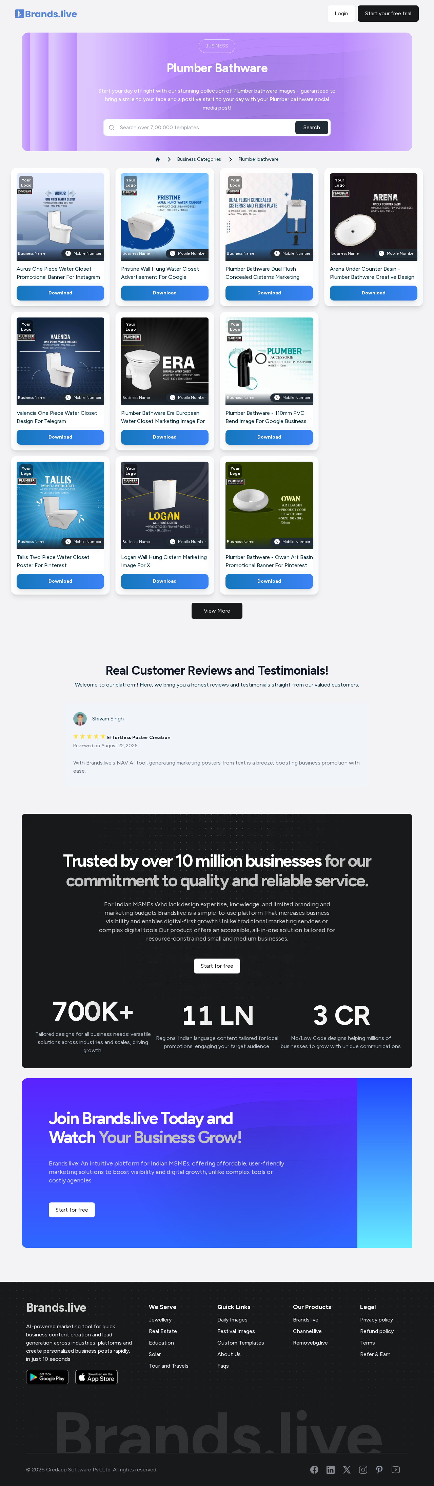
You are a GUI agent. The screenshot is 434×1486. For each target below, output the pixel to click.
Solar (155, 1354)
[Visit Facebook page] (318, 1470)
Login (341, 13)
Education (161, 1342)
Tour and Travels (169, 1366)
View (71, 227)
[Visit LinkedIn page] (335, 1470)
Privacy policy (376, 1319)
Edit (45, 227)
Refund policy (377, 1331)
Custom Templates (240, 1342)
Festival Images (236, 1331)
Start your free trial (388, 13)
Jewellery (160, 1319)
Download (60, 293)
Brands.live (56, 1308)
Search (311, 127)
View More (217, 610)
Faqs (223, 1366)
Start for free (217, 966)
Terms (367, 1342)
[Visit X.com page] (351, 1470)
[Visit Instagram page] (367, 1470)
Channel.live (307, 1331)
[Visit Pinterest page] (383, 1470)
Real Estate (163, 1331)
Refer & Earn (375, 1354)
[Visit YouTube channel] (400, 1470)
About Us (229, 1354)
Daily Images (232, 1319)
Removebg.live (310, 1342)
